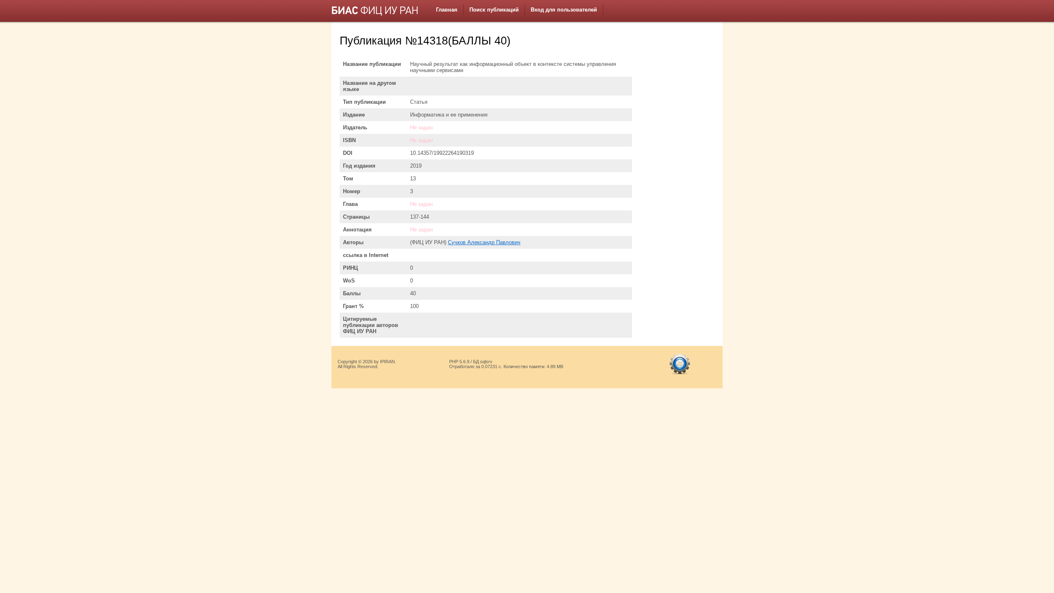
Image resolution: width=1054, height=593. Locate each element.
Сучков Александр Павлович (484, 242)
